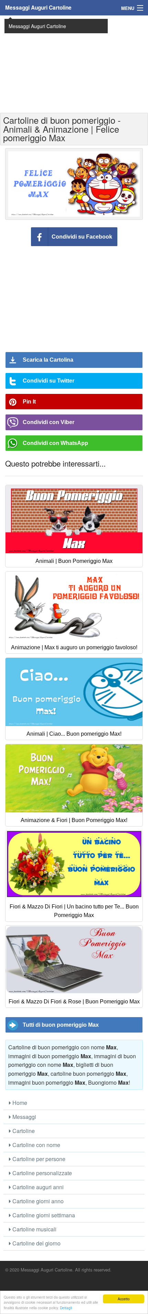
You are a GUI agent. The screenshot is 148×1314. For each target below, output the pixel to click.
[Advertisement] (74, 63)
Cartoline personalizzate (41, 1173)
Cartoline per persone (38, 1159)
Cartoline (23, 1131)
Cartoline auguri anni (37, 1187)
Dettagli (66, 1307)
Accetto (124, 1298)
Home (19, 1103)
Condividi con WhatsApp (55, 443)
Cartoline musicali (33, 1229)
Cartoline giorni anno (37, 1201)
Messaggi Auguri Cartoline (38, 7)
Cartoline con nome (35, 1145)
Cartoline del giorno (36, 1243)
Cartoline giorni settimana (43, 1215)
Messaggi (23, 1117)
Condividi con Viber (48, 422)
